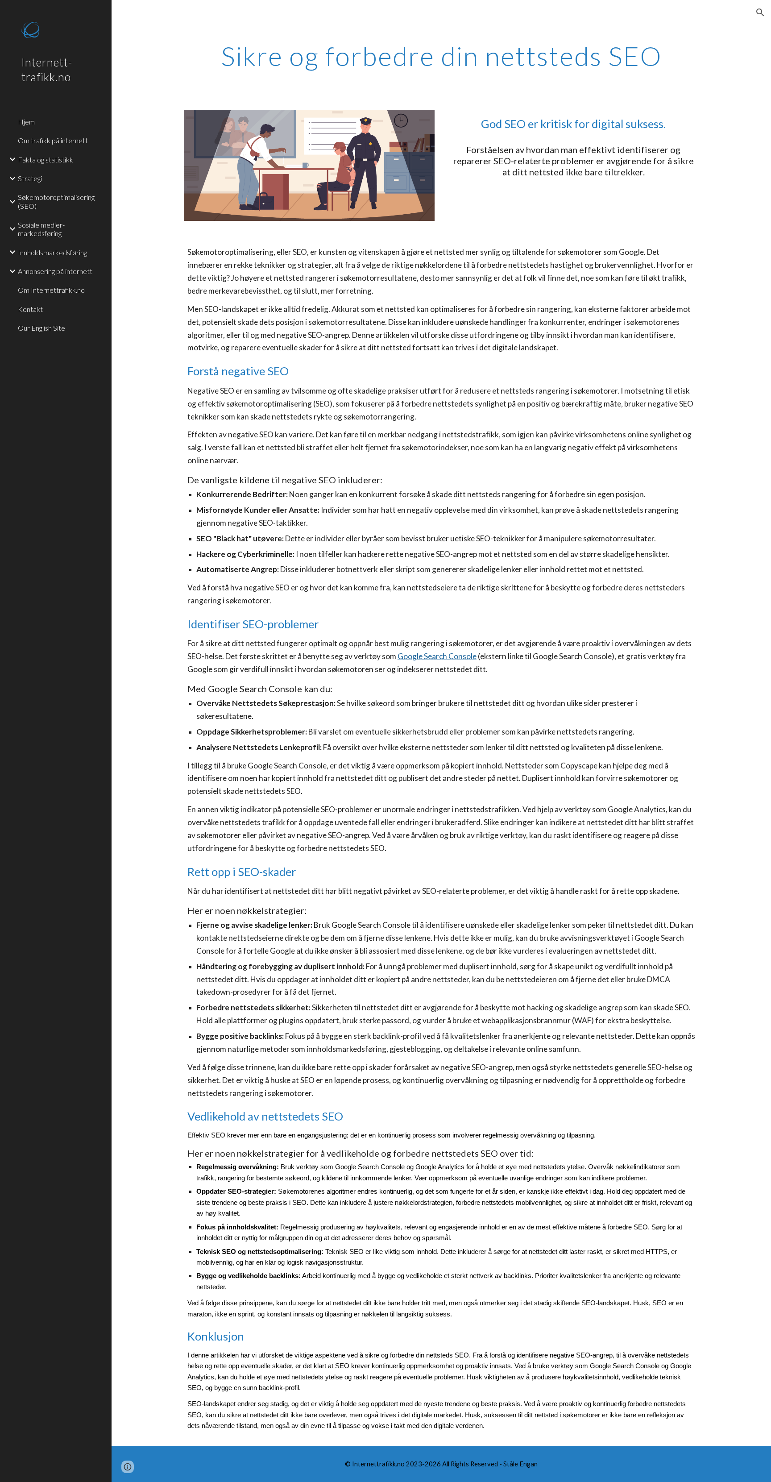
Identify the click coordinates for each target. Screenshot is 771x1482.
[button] (760, 12)
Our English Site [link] (41, 328)
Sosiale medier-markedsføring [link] (41, 228)
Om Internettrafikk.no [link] (51, 290)
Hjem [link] (26, 121)
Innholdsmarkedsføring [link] (52, 252)
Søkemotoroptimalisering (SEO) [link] (56, 201)
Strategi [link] (30, 178)
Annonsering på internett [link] (55, 271)
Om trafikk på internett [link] (53, 140)
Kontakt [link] (30, 309)
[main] (441, 55)
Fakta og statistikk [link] (45, 159)
